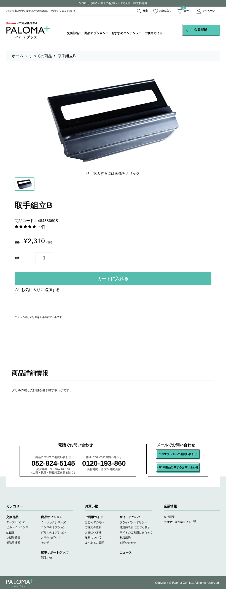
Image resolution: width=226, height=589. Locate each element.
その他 (45, 542)
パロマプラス (19, 583)
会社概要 (169, 516)
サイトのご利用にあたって (136, 532)
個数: (17, 257)
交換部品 (73, 33)
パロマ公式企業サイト (177, 522)
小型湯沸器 (13, 537)
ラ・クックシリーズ (53, 522)
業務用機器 (13, 542)
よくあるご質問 (94, 542)
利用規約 (125, 537)
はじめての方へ (94, 522)
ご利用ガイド (153, 33)
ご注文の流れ (93, 527)
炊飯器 (10, 532)
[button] (37, 290)
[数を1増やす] (59, 258)
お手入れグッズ (50, 537)
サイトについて (130, 517)
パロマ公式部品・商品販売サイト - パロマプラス (28, 30)
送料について (93, 537)
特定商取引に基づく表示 (135, 527)
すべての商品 (40, 56)
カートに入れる (113, 278)
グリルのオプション (53, 532)
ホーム (17, 56)
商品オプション (95, 33)
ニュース (126, 552)
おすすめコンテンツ (125, 33)
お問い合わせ (128, 542)
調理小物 (46, 557)
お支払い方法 (93, 532)
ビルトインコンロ (17, 527)
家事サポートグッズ (54, 552)
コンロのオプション (53, 527)
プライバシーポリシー (133, 522)
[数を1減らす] (30, 258)
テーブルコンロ (16, 522)
